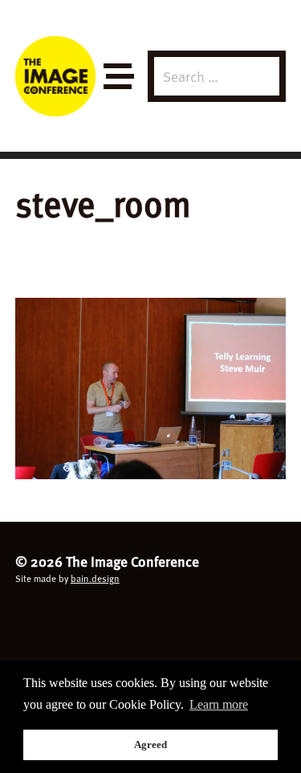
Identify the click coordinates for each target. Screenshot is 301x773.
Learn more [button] (218, 704)
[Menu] (118, 77)
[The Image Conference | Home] (55, 76)
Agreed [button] (150, 744)
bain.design (95, 578)
